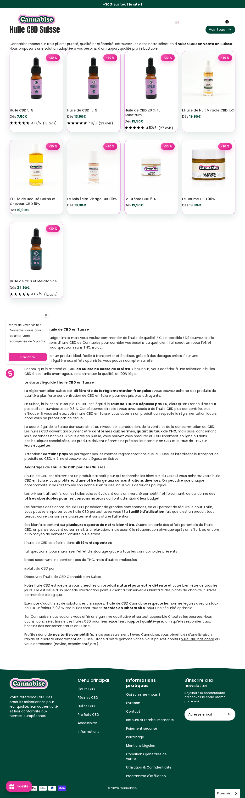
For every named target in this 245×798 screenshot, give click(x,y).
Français (223, 793)
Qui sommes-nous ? (143, 694)
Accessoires (88, 723)
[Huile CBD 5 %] (36, 78)
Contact (133, 711)
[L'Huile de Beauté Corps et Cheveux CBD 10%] (36, 166)
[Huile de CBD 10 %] (93, 78)
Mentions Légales (140, 745)
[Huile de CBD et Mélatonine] (36, 248)
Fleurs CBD (86, 689)
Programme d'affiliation (146, 776)
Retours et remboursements (150, 719)
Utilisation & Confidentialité (149, 767)
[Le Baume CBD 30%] (208, 166)
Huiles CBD (86, 706)
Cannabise (40, 616)
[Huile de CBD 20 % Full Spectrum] (151, 78)
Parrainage (135, 737)
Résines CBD (88, 697)
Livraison (133, 702)
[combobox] (227, 793)
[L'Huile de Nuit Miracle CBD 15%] (208, 78)
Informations (88, 731)
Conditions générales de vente (146, 756)
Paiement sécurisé (141, 728)
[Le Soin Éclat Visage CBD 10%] (93, 166)
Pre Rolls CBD (88, 714)
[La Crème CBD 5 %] (151, 166)
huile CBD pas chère (197, 639)
